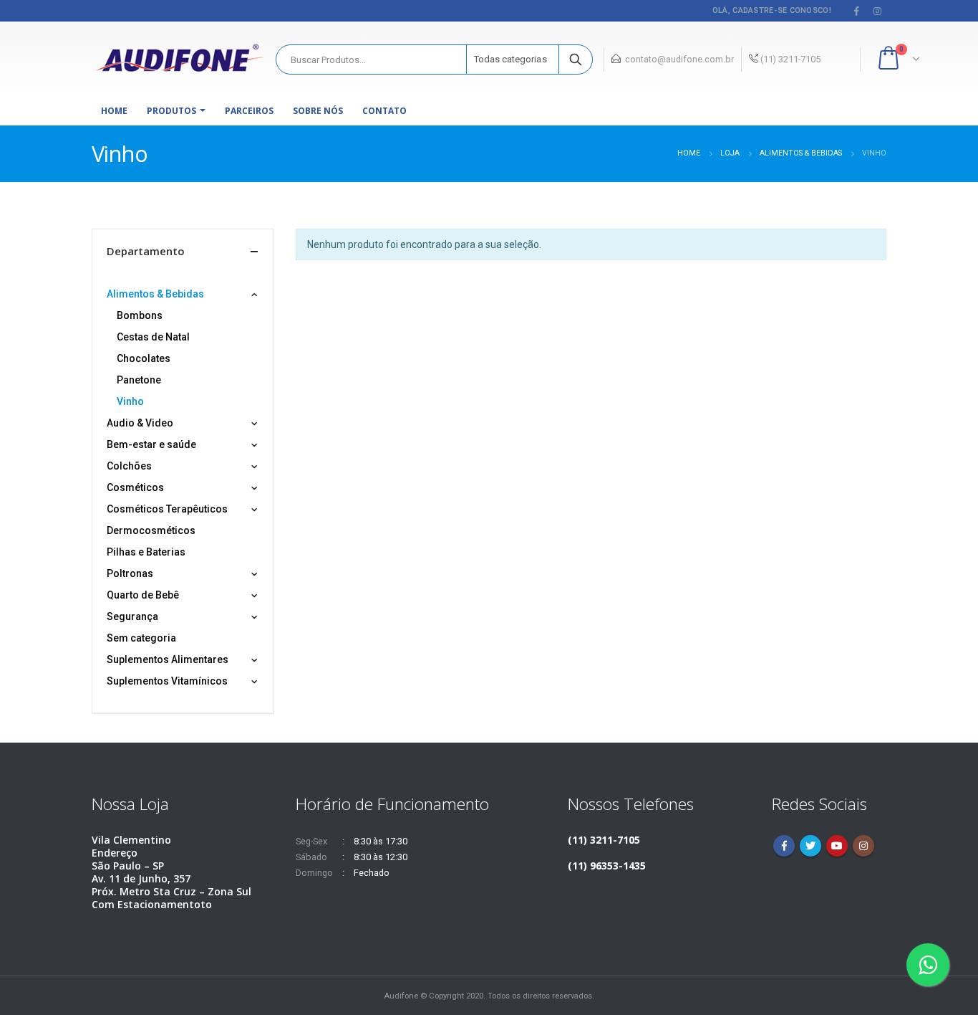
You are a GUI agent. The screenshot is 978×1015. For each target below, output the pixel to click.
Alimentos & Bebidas (155, 294)
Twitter (810, 846)
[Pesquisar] (575, 59)
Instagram (863, 846)
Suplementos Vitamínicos (167, 681)
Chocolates (143, 358)
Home (114, 111)
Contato (384, 111)
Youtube (837, 846)
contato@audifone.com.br (679, 59)
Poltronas (130, 573)
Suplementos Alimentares (167, 659)
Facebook (784, 846)
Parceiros (249, 111)
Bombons (140, 315)
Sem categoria (141, 638)
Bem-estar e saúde (151, 444)
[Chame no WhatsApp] (927, 964)
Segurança (132, 616)
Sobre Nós (318, 111)
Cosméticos (135, 487)
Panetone (139, 380)
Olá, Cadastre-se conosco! (771, 10)
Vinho (130, 401)
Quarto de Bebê (143, 595)
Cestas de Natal (153, 337)
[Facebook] (857, 10)
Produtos (171, 111)
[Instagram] (877, 10)
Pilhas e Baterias (146, 552)
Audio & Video (140, 423)
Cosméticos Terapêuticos (167, 509)
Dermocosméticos (151, 530)
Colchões (129, 466)
